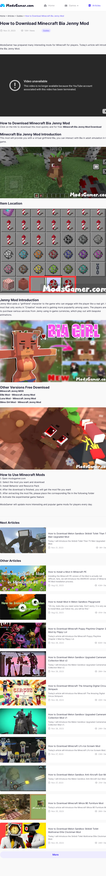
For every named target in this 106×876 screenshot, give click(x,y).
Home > (3, 16)
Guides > (21, 16)
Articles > (12, 16)
